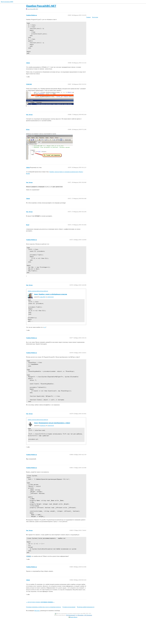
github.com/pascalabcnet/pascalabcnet (38, 291)
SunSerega (43, 425)
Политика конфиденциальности (85, 607)
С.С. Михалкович (79, 615)
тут (45, 327)
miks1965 (42, 297)
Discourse (37, 610)
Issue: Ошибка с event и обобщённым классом (50, 294)
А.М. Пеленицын (88, 615)
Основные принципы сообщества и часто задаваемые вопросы (43, 607)
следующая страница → (47, 602)
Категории (95, 17)
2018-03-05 (51, 425)
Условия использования (68, 607)
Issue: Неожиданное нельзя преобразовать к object (52, 423)
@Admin (28, 556)
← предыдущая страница (33, 602)
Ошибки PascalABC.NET (41, 5)
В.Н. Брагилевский (70, 615)
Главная (88, 17)
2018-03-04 (50, 297)
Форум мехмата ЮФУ (7, 1)
